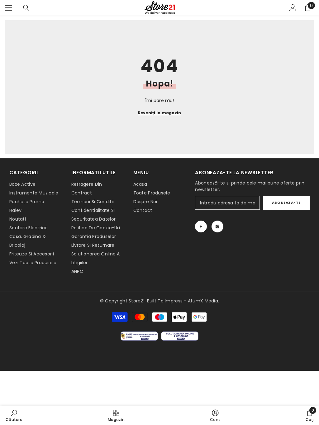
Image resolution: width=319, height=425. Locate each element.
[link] (14, 415)
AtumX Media (203, 301)
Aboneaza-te (286, 202)
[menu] (8, 8)
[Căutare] (26, 8)
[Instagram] (217, 226)
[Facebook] (201, 226)
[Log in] (292, 7)
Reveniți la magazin (159, 112)
